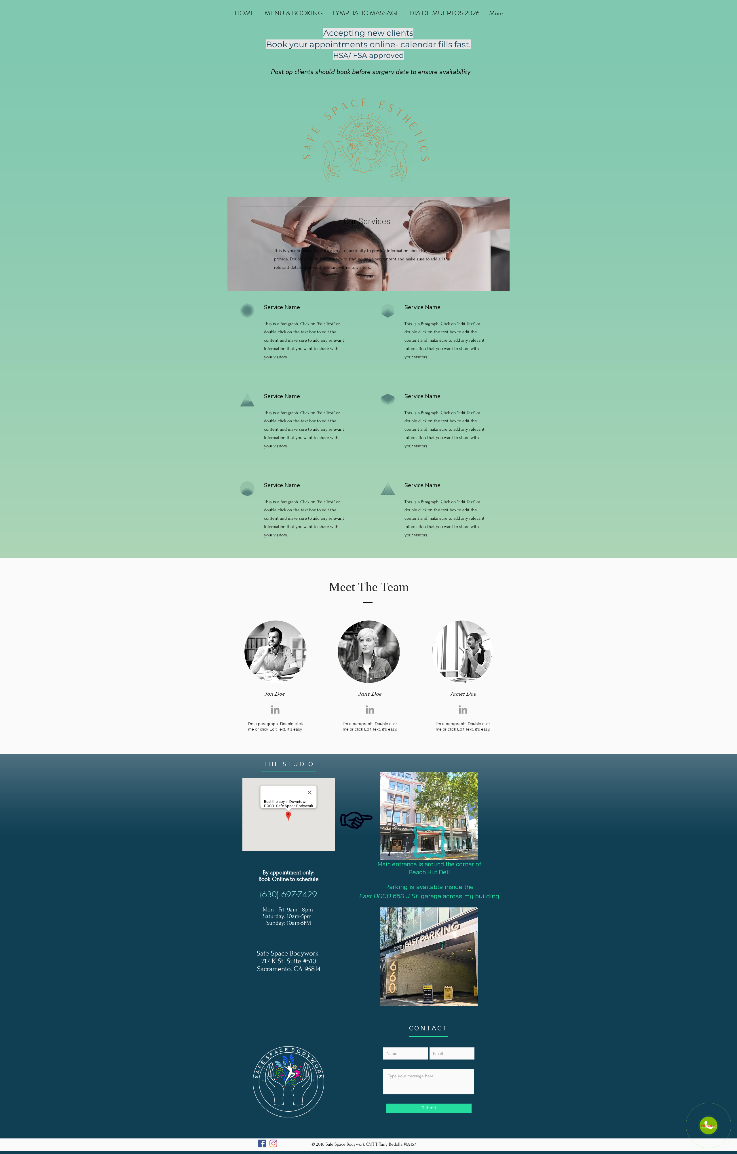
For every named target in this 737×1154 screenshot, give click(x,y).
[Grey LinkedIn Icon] (275, 709)
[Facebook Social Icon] (262, 1143)
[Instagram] (273, 1143)
